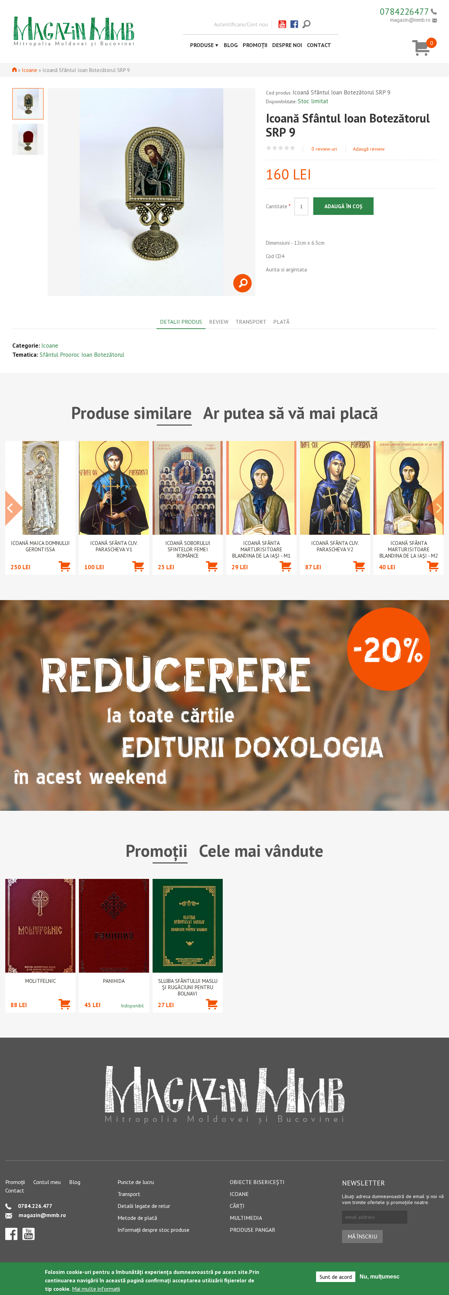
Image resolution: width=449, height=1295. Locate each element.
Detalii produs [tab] (181, 321)
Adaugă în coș (343, 206)
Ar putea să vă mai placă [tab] (290, 412)
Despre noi (287, 44)
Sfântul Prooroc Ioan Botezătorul (82, 355)
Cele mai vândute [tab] (261, 850)
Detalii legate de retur (144, 1205)
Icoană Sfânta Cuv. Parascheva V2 (335, 546)
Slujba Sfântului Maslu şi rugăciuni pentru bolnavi (187, 987)
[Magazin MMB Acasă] (73, 30)
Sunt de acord (336, 1276)
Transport (129, 1193)
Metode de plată (137, 1217)
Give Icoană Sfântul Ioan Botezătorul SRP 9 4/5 (287, 148)
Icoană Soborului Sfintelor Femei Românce (187, 549)
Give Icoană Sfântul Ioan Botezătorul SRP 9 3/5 (281, 148)
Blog (231, 44)
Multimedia (246, 1217)
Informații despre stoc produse (153, 1229)
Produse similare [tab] (131, 412)
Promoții (255, 44)
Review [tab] (218, 321)
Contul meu (47, 1181)
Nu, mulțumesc (380, 1277)
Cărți (237, 1205)
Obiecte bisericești (257, 1181)
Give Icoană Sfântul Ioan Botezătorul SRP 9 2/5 (275, 148)
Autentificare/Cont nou (241, 24)
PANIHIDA (114, 981)
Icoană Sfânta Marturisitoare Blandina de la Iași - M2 (409, 549)
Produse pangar (252, 1229)
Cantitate (278, 206)
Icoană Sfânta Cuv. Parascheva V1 (114, 546)
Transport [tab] (250, 321)
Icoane (29, 70)
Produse (202, 44)
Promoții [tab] (157, 850)
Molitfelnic (40, 981)
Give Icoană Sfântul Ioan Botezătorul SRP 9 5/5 (293, 148)
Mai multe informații (96, 1288)
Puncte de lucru (136, 1181)
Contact (319, 44)
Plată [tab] (281, 321)
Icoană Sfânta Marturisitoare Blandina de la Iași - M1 (261, 549)
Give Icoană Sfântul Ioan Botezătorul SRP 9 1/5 (269, 148)
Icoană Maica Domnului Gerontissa (40, 546)
